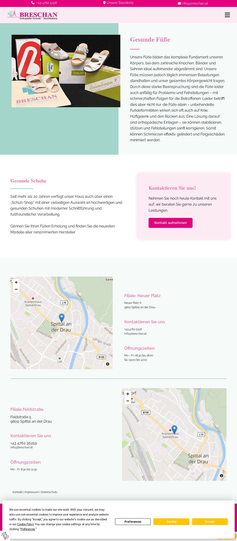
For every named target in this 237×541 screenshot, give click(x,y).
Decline (171, 521)
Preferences (133, 521)
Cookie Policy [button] (25, 524)
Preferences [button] (28, 529)
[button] (147, 15)
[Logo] (32, 15)
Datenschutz (49, 492)
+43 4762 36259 (23, 443)
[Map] (61, 323)
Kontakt (17, 492)
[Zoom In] (16, 282)
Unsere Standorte (120, 3)
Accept (210, 521)
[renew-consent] (5, 536)
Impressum (32, 492)
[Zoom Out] (16, 289)
